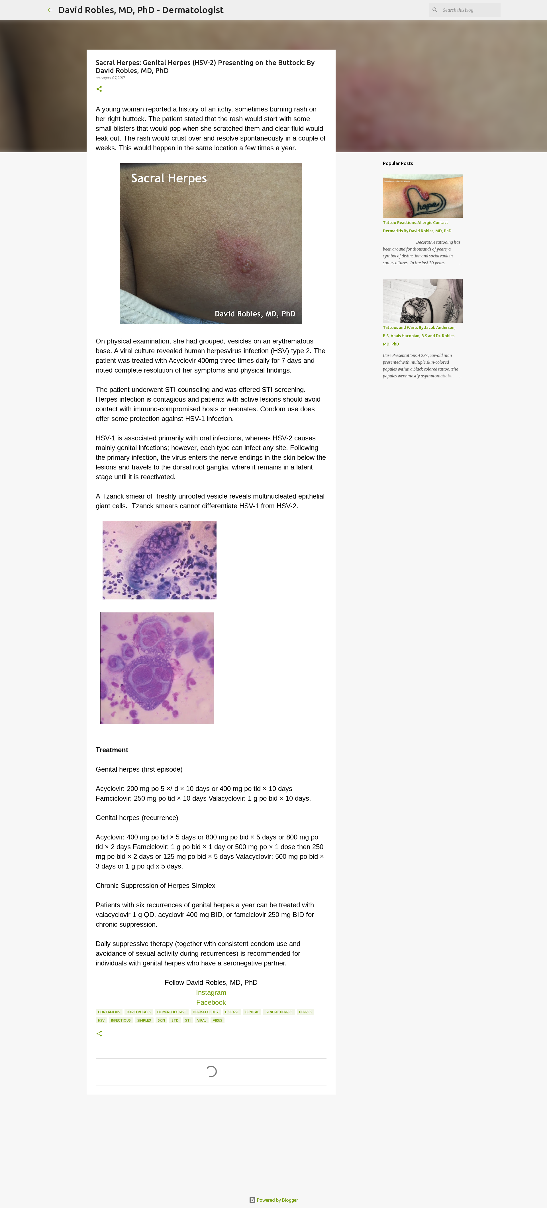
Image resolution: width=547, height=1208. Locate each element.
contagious (109, 1012)
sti (188, 1020)
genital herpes (279, 1012)
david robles (139, 1012)
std (175, 1020)
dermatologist (171, 1012)
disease (232, 1012)
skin (161, 1020)
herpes (305, 1012)
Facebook (211, 1002)
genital (252, 1012)
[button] (99, 89)
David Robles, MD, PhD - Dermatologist (141, 10)
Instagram (211, 992)
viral (201, 1020)
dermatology (206, 1012)
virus (217, 1020)
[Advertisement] (211, 1143)
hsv (101, 1020)
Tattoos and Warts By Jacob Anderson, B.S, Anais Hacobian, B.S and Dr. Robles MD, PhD (419, 335)
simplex (144, 1020)
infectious (121, 1020)
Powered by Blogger (277, 1200)
